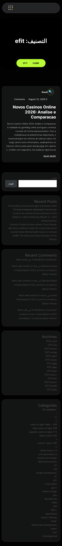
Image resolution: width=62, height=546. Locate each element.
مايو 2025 (52, 371)
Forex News (51, 484)
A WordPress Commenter (44, 259)
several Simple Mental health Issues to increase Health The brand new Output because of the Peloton (34, 235)
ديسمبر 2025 (50, 348)
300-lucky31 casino (47, 443)
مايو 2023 (52, 389)
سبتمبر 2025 (51, 359)
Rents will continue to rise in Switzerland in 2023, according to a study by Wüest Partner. (37, 314)
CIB (55, 469)
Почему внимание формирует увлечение (35, 209)
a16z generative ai (48, 454)
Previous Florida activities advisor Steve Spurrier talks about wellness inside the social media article (32, 226)
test (54, 532)
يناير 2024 (52, 378)
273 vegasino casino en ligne (43, 432)
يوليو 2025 (52, 363)
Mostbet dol (51, 499)
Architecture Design (47, 458)
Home (35, 63)
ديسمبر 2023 (50, 382)
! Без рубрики (50, 409)
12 (55, 417)
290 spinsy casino (48, 435)
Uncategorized (50, 536)
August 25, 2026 (36, 99)
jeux (55, 495)
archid (54, 295)
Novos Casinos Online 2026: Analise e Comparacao (34, 112)
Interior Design (49, 491)
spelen (54, 528)
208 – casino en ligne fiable (43, 424)
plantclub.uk (51, 514)
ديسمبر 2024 (50, 374)
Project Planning (49, 517)
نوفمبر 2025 (51, 352)
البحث (54, 178)
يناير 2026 (52, 345)
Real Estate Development (44, 525)
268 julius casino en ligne (45, 428)
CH (55, 465)
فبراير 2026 (51, 341)
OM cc (54, 510)
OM (55, 506)
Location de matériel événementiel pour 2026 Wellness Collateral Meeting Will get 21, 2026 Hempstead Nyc (34, 217)
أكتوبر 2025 (51, 356)
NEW (54, 502)
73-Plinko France (48, 450)
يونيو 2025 (52, 367)
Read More (49, 156)
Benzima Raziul (49, 266)
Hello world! (21, 259)
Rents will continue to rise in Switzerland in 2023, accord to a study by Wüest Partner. (34, 270)
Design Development (46, 473)
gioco (54, 487)
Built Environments (47, 461)
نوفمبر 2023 (51, 385)
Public (54, 521)
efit (25, 63)
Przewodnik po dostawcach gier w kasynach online (32, 206)
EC (55, 476)
